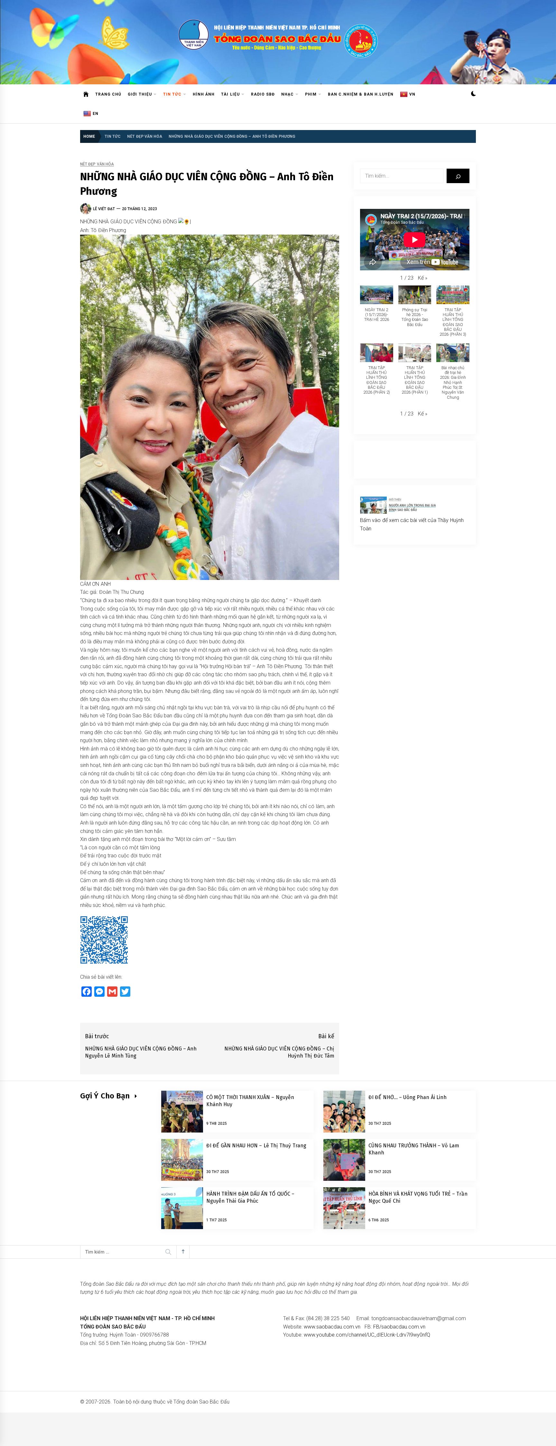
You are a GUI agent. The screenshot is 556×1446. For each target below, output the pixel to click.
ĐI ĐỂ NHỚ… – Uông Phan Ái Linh (407, 1097)
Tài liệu (230, 94)
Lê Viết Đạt (104, 209)
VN (412, 94)
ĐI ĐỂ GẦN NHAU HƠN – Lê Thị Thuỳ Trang (256, 1146)
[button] (473, 94)
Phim (311, 94)
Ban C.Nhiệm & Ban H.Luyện (361, 94)
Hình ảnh (204, 94)
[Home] (86, 94)
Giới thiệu (140, 94)
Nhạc (287, 94)
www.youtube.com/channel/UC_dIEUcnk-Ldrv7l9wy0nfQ (367, 1335)
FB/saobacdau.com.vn (399, 1327)
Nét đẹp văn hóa (97, 164)
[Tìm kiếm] (458, 176)
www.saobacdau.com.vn (332, 1327)
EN (95, 113)
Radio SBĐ (263, 94)
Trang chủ (108, 94)
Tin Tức (172, 94)
